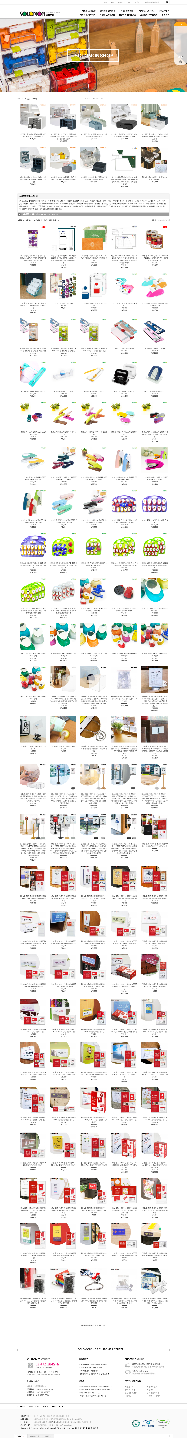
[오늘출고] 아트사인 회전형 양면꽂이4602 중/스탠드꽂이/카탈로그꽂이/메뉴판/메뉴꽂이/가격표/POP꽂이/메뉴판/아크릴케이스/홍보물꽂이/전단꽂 (155, 701)
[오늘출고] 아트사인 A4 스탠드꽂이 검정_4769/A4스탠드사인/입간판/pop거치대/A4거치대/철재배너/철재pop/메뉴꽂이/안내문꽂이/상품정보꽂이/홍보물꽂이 (63, 798)
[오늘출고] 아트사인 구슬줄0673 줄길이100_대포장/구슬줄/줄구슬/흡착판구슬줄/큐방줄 (63, 1301)
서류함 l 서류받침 (84, 204)
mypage (121, 2)
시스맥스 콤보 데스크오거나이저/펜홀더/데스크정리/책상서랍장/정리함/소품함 (155, 136)
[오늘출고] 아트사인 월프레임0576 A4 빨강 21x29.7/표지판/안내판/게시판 (63, 898)
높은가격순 (48, 220)
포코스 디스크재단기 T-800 (124, 348)
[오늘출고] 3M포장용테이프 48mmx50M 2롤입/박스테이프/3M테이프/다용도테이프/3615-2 (155, 258)
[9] (97, 1325)
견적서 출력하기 (153, 1393)
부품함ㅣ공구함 (103, 204)
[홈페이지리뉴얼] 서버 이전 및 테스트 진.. (95, 1374)
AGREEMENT (34, 1406)
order (137, 2)
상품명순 (28, 220)
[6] (91, 1325)
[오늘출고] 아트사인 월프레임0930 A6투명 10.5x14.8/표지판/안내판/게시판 (155, 1210)
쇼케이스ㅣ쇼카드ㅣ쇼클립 (142, 204)
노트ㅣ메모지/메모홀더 (95, 201)
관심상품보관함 (130, 1393)
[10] (100, 1325)
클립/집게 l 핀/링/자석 (136, 201)
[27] (104, 1325)
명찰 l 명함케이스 (115, 201)
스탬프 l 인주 (30, 204)
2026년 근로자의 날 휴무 (89, 1371)
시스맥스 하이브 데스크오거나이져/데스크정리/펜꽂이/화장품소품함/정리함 (33, 179)
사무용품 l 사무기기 (30, 99)
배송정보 (150, 1390)
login (106, 2)
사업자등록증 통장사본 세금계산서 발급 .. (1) (96, 1386)
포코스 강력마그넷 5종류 (63, 303)
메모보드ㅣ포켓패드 (73, 206)
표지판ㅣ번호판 (120, 204)
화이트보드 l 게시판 (121, 206)
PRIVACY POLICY (58, 1406)
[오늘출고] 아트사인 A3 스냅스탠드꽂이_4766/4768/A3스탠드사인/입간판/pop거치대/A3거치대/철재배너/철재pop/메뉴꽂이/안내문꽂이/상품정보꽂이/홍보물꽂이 (94, 848)
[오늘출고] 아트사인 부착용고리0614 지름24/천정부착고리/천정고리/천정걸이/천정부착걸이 (124, 1301)
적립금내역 (129, 1387)
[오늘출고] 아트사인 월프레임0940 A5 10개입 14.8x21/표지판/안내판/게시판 (124, 1165)
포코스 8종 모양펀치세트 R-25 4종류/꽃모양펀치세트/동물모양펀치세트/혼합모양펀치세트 (33, 610)
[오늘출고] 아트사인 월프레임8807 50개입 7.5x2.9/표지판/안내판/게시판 (124, 986)
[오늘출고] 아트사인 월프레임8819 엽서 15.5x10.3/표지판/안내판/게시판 (124, 1074)
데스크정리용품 (67, 204)
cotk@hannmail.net (65, 1425)
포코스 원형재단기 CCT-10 (63, 391)
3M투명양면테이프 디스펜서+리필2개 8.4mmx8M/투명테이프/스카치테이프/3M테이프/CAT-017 (33, 258)
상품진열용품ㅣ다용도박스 (97, 206)
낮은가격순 (38, 220)
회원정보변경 (152, 1387)
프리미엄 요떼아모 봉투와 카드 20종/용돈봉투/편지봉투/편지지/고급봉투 (94, 258)
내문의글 (128, 1396)
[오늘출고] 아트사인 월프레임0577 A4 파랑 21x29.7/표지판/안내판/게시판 (94, 898)
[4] (87, 1325)
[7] (93, 1325)
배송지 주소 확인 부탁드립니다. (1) (93, 1396)
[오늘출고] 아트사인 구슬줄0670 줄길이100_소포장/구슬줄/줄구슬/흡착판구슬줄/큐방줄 (33, 1301)
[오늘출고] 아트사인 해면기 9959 (64, 746)
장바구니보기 (130, 1390)
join (112, 2)
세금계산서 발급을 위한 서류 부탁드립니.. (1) (96, 1389)
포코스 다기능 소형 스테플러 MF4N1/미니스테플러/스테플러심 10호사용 (155, 434)
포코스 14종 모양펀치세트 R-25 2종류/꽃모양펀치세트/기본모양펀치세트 (33, 565)
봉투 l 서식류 (139, 206)
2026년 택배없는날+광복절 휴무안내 (93, 1364)
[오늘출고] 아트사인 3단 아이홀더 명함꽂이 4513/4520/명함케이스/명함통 (33, 305)
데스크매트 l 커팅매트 (48, 204)
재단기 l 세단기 (47, 209)
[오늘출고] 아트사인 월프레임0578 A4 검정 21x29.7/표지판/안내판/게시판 (124, 898)
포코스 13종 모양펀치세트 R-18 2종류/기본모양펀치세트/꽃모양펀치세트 (155, 565)
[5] (89, 1325)
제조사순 (57, 220)
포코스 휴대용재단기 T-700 (155, 348)
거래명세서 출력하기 (154, 1396)
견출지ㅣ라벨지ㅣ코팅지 (72, 201)
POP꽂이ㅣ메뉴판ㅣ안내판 (50, 206)
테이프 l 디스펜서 (50, 201)
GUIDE (45, 1406)
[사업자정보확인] (58, 1422)
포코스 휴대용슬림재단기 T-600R (33, 391)
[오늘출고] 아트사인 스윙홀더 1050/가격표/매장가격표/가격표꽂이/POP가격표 (124, 698)
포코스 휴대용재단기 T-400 (94, 391)
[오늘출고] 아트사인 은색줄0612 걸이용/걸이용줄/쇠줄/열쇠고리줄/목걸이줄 (94, 748)
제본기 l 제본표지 (30, 209)
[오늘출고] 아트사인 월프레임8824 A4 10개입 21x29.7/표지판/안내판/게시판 (94, 1120)
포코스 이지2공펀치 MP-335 (154, 391)
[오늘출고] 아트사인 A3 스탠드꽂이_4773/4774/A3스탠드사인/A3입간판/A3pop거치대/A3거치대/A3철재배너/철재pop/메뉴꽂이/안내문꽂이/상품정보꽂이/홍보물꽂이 (155, 798)
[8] (95, 1325)
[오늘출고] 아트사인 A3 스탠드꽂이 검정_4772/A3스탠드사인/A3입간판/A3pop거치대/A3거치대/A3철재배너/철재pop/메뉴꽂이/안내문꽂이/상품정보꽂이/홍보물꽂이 (124, 798)
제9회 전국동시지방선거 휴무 (91, 1368)
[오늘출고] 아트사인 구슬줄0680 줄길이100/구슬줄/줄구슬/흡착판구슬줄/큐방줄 (94, 1301)
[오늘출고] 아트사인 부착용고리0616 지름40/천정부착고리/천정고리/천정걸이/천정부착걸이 (155, 1301)
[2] (83, 1325)
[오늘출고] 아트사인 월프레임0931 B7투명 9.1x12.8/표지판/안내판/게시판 (33, 1255)
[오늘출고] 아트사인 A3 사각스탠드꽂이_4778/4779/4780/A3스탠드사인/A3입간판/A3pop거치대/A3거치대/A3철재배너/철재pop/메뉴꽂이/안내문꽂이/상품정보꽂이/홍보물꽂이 (63, 848)
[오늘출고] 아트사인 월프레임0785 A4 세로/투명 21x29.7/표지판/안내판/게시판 (33, 1210)
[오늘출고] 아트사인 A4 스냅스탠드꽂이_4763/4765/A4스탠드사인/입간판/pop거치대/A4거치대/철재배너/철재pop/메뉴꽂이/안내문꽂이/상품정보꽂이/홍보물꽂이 (124, 848)
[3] (85, 1325)
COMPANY (21, 1406)
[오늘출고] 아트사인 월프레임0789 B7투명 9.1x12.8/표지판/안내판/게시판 (63, 1210)
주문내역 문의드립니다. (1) (90, 1393)
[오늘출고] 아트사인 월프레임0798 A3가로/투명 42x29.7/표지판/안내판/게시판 (124, 1210)
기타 (58, 209)
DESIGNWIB (92, 1428)
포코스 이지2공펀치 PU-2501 (124, 391)
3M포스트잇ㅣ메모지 (29, 201)
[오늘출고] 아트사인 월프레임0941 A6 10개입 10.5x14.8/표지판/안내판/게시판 (154, 1165)
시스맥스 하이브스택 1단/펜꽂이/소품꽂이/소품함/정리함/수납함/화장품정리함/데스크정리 (63, 136)
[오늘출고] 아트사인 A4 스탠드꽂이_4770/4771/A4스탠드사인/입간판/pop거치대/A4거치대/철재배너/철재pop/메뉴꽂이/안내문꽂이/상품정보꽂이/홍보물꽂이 (94, 798)
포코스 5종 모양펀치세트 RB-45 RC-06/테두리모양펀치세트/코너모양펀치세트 (63, 565)
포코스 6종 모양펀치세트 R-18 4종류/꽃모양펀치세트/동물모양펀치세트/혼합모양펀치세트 (63, 610)
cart (129, 2)
